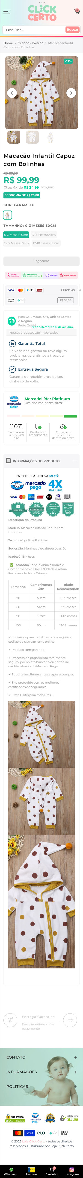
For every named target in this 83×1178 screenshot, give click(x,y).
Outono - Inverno (30, 43)
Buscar (72, 29)
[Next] (71, 93)
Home (8, 43)
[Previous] (12, 93)
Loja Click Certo (62, 1146)
